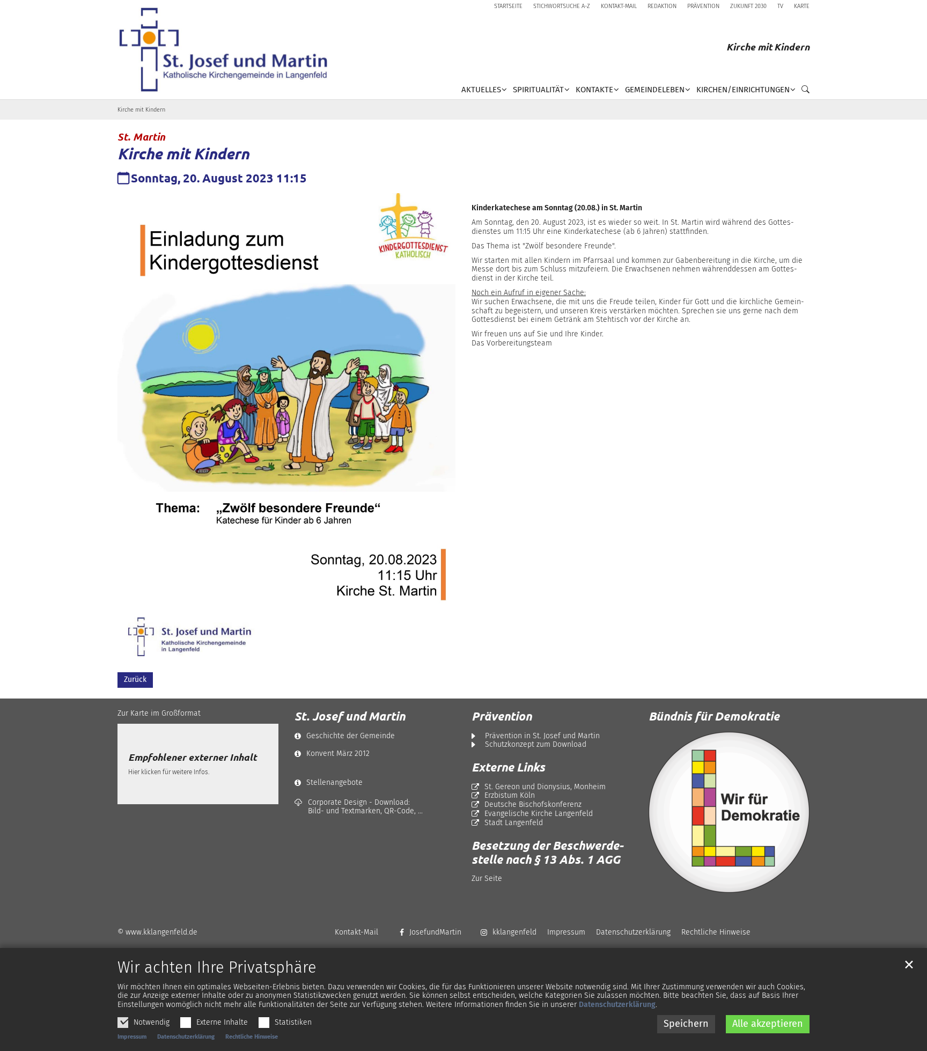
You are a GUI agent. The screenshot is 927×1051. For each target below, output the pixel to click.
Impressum (131, 1036)
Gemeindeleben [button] (655, 89)
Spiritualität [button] (538, 89)
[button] (803, 91)
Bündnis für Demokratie (714, 716)
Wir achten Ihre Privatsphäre (217, 968)
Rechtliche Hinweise (251, 1036)
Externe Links (508, 767)
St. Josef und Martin (350, 716)
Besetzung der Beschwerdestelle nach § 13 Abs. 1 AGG (547, 852)
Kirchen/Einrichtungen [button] (743, 89)
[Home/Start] (227, 50)
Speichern (686, 1024)
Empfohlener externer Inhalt (192, 757)
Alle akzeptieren (767, 1024)
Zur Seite (487, 878)
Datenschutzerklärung (617, 1004)
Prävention (502, 716)
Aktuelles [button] (481, 89)
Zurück (135, 679)
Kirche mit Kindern (141, 109)
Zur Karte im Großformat (159, 713)
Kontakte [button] (594, 89)
